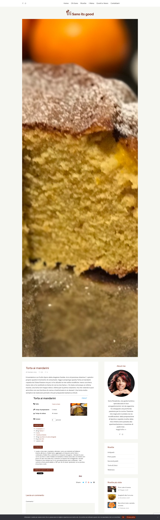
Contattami (115, 3)
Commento (29, 501)
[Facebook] (22, 3)
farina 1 (42, 431)
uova (38, 433)
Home (66, 3)
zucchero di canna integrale (48, 437)
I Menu (91, 3)
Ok (123, 517)
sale (42, 441)
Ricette (83, 3)
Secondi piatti (113, 461)
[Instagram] (25, 3)
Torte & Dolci (56, 404)
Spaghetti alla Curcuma (125, 495)
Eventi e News (102, 3)
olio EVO (41, 439)
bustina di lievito (41, 435)
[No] (158, 517)
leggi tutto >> (121, 429)
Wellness (111, 470)
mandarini (40, 429)
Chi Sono (74, 3)
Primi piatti (112, 457)
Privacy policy (131, 517)
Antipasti (111, 452)
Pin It (80, 476)
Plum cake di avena (124, 487)
